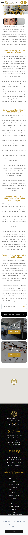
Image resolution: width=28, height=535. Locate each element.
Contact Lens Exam (14, 438)
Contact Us (14, 355)
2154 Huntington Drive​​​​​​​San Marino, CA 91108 (14, 458)
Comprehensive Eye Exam (14, 436)
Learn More (14, 332)
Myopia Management (14, 440)
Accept (14, 531)
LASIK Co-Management (14, 444)
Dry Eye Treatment (14, 442)
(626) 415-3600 (16, 463)
